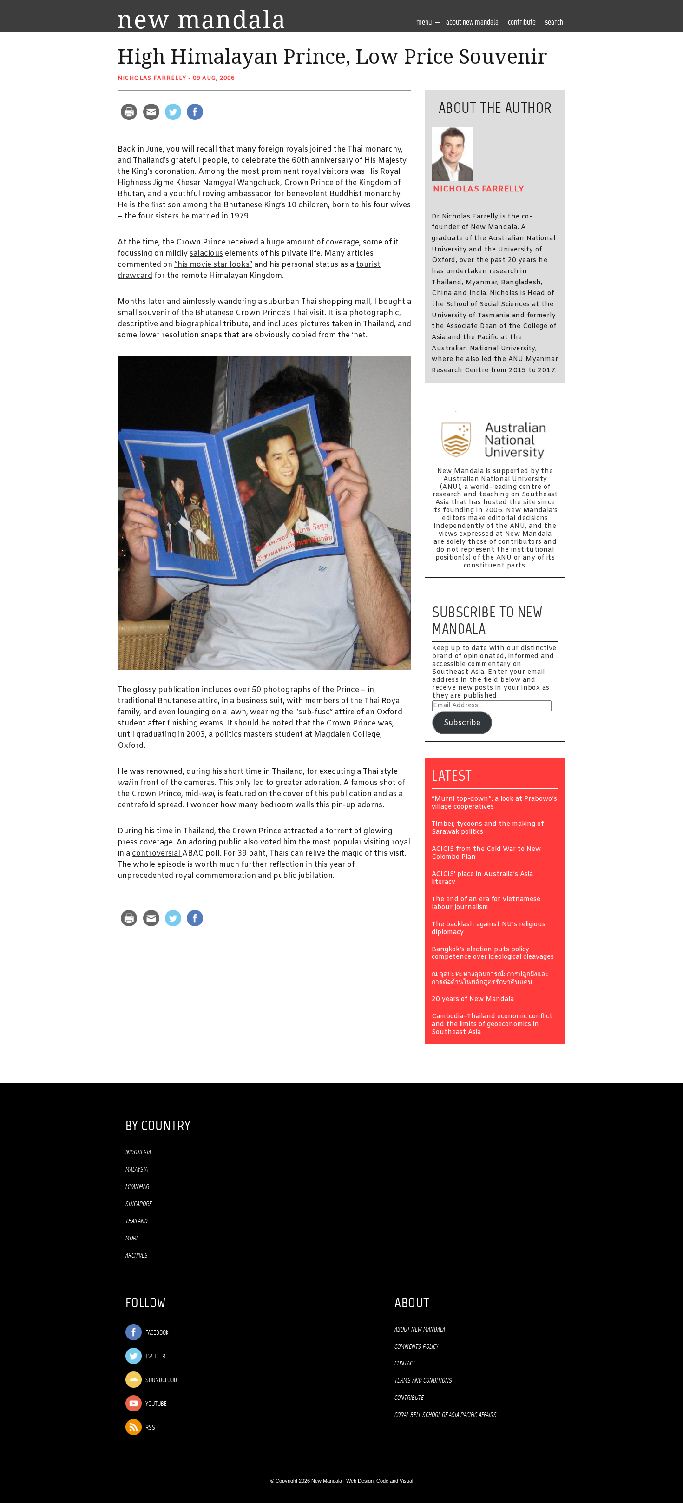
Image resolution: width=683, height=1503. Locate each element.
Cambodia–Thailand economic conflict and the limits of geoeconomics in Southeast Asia (492, 1025)
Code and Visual (394, 1480)
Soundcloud (160, 1380)
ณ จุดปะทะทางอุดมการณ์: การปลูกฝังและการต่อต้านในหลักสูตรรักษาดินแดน (490, 979)
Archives (136, 1255)
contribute (522, 22)
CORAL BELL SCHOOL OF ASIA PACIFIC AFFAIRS (445, 1415)
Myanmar (137, 1187)
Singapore (138, 1204)
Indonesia (138, 1152)
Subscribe (462, 723)
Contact (404, 1363)
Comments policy (416, 1347)
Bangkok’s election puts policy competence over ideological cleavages (493, 954)
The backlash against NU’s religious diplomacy (488, 929)
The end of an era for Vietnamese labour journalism (486, 904)
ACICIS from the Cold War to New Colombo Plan (486, 854)
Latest (452, 775)
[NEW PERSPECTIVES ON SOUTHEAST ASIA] (201, 19)
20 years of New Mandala (473, 1000)
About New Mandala (472, 22)
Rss (149, 1427)
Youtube (155, 1404)
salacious (206, 253)
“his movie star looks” (213, 265)
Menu (424, 22)
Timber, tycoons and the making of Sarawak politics (488, 829)
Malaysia (136, 1169)
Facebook (156, 1333)
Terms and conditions (423, 1380)
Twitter (154, 1356)
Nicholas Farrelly (152, 78)
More (132, 1238)
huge (275, 242)
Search (554, 22)
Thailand (136, 1221)
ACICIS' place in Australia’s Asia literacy (482, 879)
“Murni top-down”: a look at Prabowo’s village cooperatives (494, 803)
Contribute (409, 1398)
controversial (157, 853)
